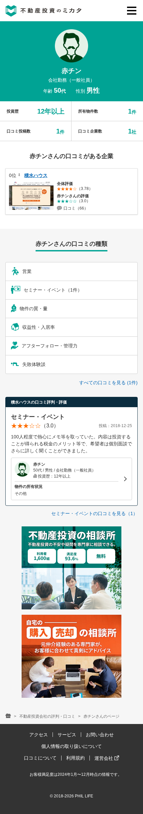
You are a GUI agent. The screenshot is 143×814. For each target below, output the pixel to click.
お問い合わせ (100, 734)
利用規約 (75, 758)
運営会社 (104, 758)
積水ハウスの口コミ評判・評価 (39, 402)
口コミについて (40, 758)
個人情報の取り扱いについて (71, 746)
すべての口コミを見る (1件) (108, 382)
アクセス (38, 734)
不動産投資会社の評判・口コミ (47, 716)
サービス (67, 734)
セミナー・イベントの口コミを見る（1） (94, 513)
